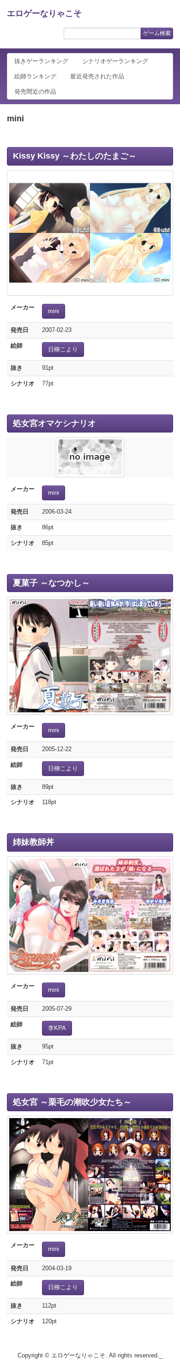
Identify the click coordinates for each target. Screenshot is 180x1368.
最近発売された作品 (97, 76)
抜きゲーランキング (41, 61)
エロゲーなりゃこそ (44, 13)
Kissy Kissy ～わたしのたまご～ (75, 155)
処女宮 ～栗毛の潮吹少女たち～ (72, 1102)
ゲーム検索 (157, 33)
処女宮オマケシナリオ (54, 423)
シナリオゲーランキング (115, 61)
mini (53, 311)
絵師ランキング (35, 76)
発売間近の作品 (35, 91)
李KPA (57, 1028)
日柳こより (63, 349)
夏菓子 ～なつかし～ (51, 582)
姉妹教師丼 (33, 842)
